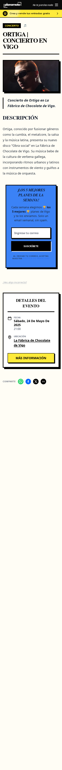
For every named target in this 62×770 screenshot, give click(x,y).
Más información (31, 358)
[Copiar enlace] (43, 381)
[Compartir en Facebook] (28, 381)
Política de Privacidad (36, 258)
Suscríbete (31, 246)
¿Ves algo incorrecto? (15, 282)
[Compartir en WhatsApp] (20, 381)
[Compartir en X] (36, 381)
